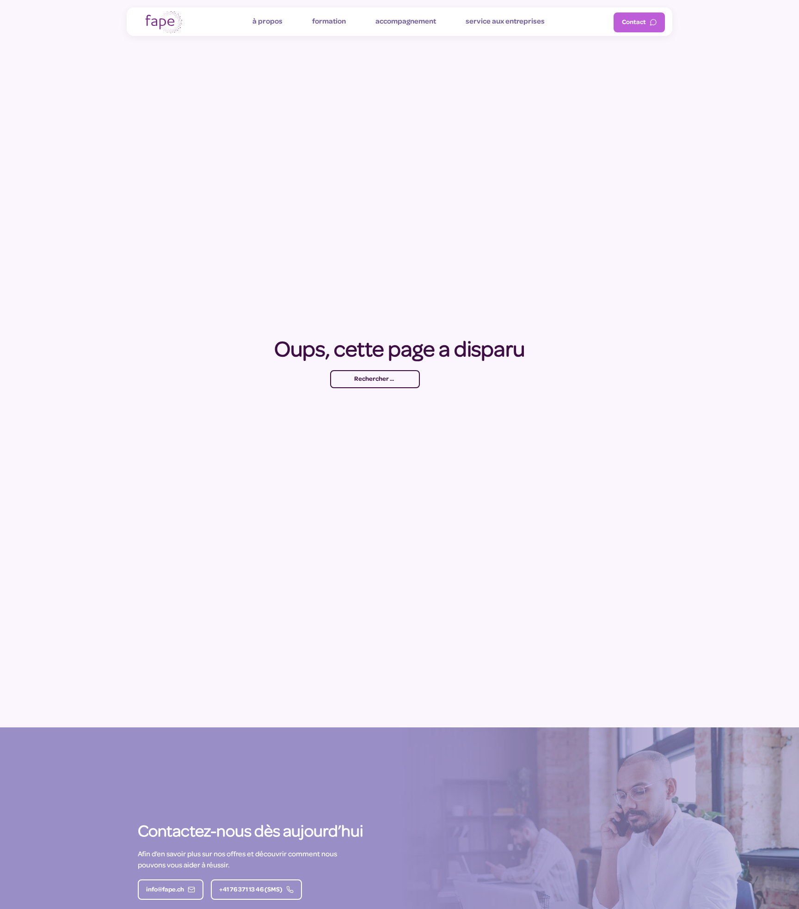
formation (329, 21)
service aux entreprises (505, 21)
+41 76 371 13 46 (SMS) (251, 889)
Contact (634, 22)
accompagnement (405, 21)
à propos (267, 21)
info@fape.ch (165, 889)
